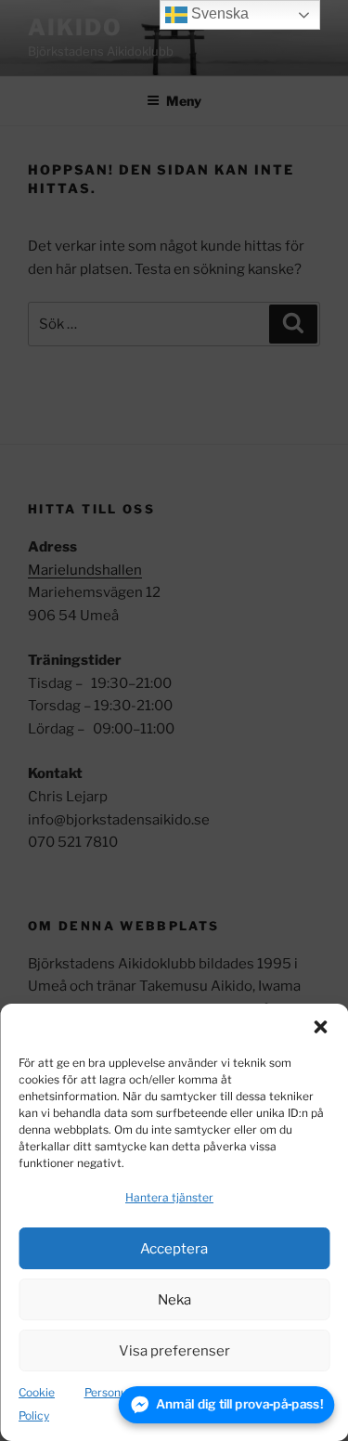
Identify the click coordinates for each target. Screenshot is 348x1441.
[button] (320, 1027)
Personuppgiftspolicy (139, 1392)
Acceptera (174, 1248)
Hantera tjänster (169, 1197)
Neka (174, 1300)
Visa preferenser (174, 1351)
